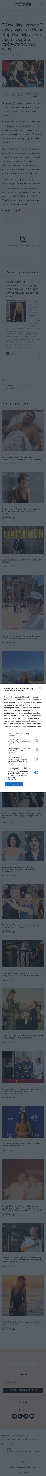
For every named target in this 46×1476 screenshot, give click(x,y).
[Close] (41, 688)
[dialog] (23, 738)
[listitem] (23, 734)
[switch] (36, 740)
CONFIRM (14, 784)
